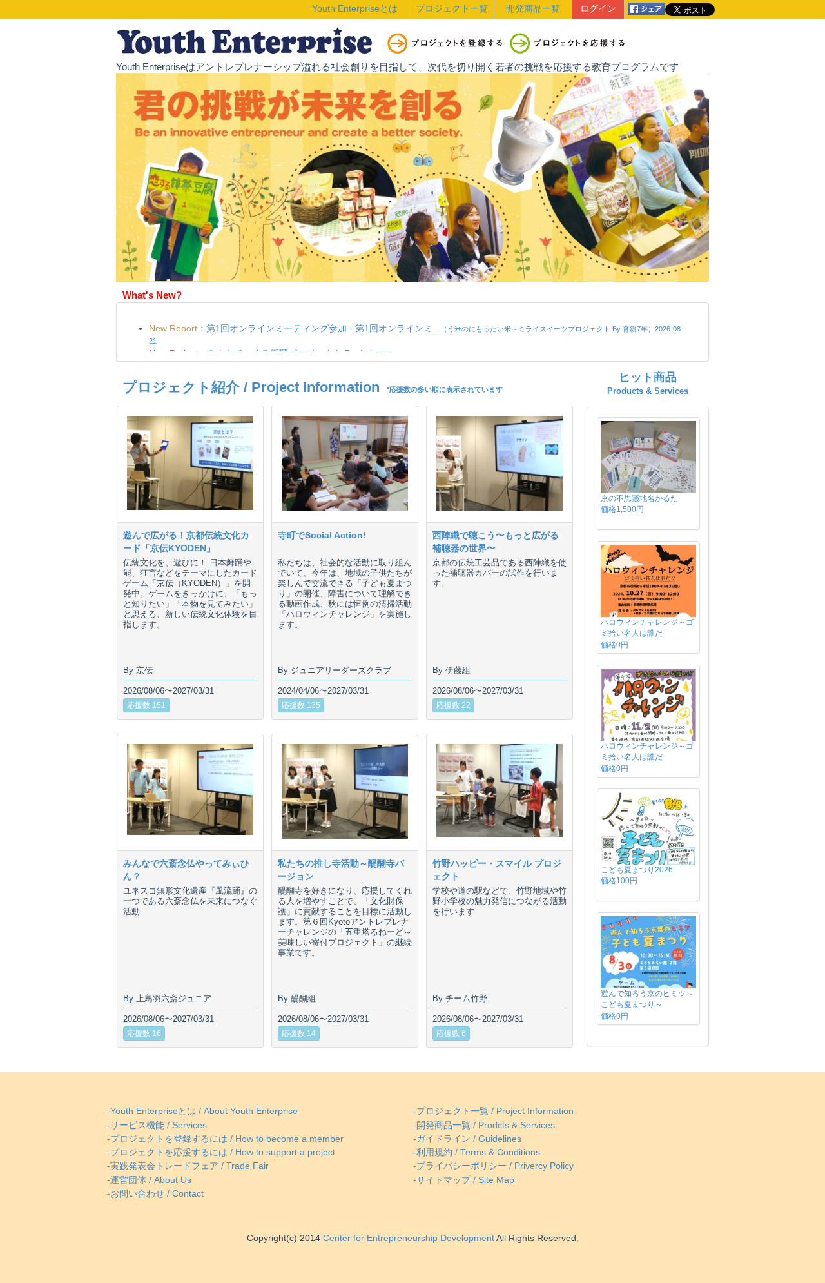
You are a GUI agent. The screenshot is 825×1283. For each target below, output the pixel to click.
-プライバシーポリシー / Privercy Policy (493, 1166)
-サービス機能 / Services (157, 1125)
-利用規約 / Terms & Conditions (476, 1152)
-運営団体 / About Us (149, 1180)
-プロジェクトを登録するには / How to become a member (225, 1139)
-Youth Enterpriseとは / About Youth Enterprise (202, 1111)
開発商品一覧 (533, 9)
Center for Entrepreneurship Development (407, 1238)
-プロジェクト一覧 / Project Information (493, 1111)
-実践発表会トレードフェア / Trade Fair (188, 1166)
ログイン (598, 9)
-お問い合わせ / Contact (155, 1194)
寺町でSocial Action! (322, 535)
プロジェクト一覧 (452, 9)
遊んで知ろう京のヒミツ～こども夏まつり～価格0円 (647, 1004)
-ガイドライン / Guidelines (467, 1139)
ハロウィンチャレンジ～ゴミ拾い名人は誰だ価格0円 (647, 633)
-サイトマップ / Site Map (463, 1180)
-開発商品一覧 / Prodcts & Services (484, 1125)
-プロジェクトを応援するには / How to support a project (221, 1152)
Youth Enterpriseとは (355, 9)
